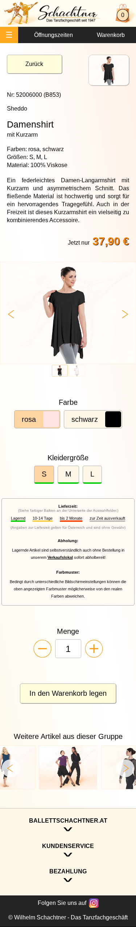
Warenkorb (111, 35)
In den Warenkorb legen (68, 693)
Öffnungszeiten (53, 35)
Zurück (34, 64)
